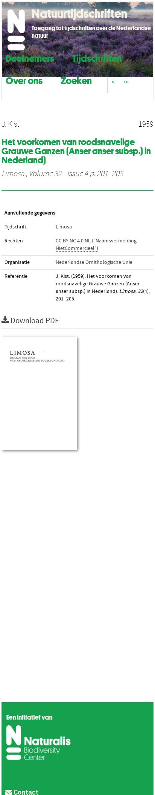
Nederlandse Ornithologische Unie (94, 262)
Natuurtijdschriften (79, 13)
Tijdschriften (97, 57)
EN (126, 82)
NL (114, 82)
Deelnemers (30, 57)
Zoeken (76, 79)
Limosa (13, 173)
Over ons (24, 79)
